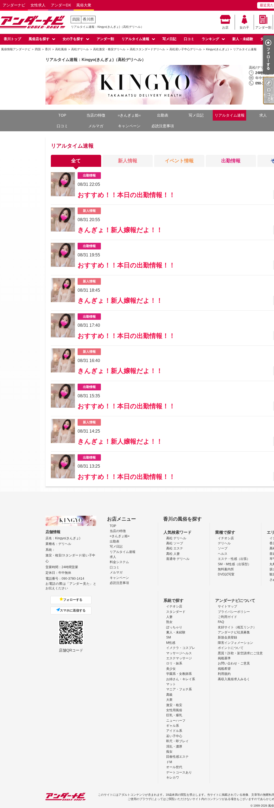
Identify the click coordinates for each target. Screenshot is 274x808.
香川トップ (12, 39)
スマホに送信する (73, 610)
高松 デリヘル (176, 538)
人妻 (169, 617)
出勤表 (162, 115)
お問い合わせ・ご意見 (234, 663)
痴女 (169, 751)
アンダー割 (263, 27)
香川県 (88, 19)
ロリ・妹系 (174, 663)
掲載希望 (224, 669)
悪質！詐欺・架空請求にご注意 (240, 653)
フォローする (72, 600)
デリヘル (224, 543)
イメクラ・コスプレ (180, 648)
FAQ (221, 622)
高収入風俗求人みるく (234, 679)
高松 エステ (174, 548)
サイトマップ (227, 606)
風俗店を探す (39, 39)
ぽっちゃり (174, 627)
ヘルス (222, 554)
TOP (62, 115)
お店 (225, 27)
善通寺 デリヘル (177, 559)
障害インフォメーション (235, 643)
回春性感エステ (177, 757)
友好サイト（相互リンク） (237, 627)
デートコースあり (179, 772)
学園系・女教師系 (179, 674)
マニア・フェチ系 (179, 689)
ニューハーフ (175, 720)
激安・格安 (174, 705)
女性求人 (38, 5)
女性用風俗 (174, 710)
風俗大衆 (83, 5)
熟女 (169, 622)
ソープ (222, 548)
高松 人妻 (173, 554)
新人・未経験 (242, 39)
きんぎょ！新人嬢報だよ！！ (120, 229)
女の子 (244, 27)
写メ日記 (169, 39)
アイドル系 (174, 731)
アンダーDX (61, 5)
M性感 (170, 643)
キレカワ (172, 777)
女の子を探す (73, 39)
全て (76, 160)
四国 (76, 19)
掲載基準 (224, 658)
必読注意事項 (162, 126)
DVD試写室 (226, 574)
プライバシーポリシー (234, 612)
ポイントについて (230, 648)
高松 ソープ (174, 543)
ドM (169, 762)
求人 (113, 557)
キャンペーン (129, 126)
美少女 (171, 669)
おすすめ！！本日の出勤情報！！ (126, 194)
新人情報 (127, 160)
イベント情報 (179, 160)
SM (168, 637)
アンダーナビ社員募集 (234, 632)
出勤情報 (231, 160)
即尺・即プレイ (177, 741)
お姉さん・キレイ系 (180, 679)
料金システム (119, 562)
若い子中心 (174, 736)
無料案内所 (226, 569)
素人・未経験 (175, 632)
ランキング (210, 39)
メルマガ (95, 126)
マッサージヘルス (179, 653)
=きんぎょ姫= (129, 115)
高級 (169, 695)
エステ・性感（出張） (234, 559)
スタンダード (175, 612)
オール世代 (174, 767)
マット (171, 684)
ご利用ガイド (227, 617)
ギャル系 (172, 726)
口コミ (189, 39)
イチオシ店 (226, 538)
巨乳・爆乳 (174, 715)
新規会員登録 (227, 637)
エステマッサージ (179, 658)
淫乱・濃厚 (174, 746)
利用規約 (224, 674)
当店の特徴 (95, 115)
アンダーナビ (14, 5)
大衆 (169, 700)
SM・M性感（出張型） (234, 564)
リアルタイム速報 (135, 39)
